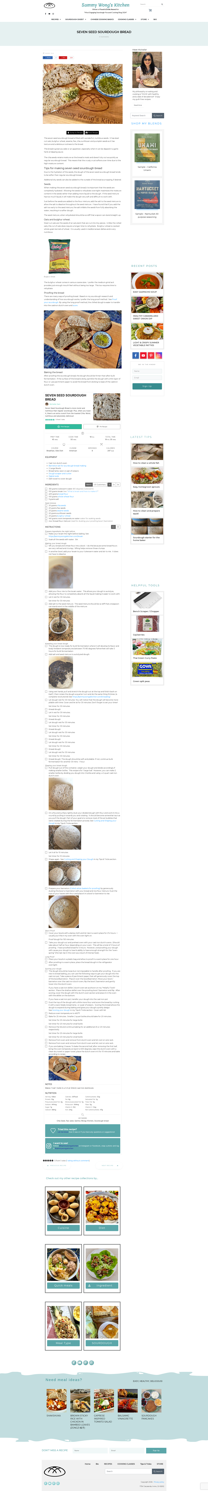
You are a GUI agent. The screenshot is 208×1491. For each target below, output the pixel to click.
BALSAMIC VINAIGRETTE (128, 1410)
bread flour (63, 494)
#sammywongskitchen (64, 1148)
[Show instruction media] (113, 527)
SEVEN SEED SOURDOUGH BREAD (104, 32)
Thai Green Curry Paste (145, 658)
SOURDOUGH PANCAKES (151, 1410)
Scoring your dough (61, 1010)
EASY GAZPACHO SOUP (145, 292)
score (75, 305)
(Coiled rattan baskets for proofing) (85, 888)
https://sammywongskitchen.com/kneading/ (91, 697)
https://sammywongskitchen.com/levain (66, 536)
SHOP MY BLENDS (146, 123)
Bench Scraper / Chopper (146, 611)
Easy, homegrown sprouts (146, 487)
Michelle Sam (55, 404)
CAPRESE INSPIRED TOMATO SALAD (104, 1410)
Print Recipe (93, 133)
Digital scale (54, 476)
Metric (89, 484)
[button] (46, 419)
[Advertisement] (147, 244)
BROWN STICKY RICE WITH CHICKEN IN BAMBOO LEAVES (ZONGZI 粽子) (80, 1410)
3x (118, 484)
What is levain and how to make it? (83, 491)
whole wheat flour (66, 497)
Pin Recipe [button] (103, 427)
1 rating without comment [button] (78, 1161)
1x (109, 484)
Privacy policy (159, 1482)
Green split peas (141, 681)
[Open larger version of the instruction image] (61, 572)
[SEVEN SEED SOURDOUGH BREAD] (83, 94)
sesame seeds (63, 511)
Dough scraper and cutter (60, 474)
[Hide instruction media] (118, 527)
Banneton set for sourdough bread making (67, 466)
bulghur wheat (64, 516)
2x (114, 484)
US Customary (100, 484)
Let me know (63, 1132)
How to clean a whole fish (146, 463)
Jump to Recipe (76, 133)
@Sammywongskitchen (68, 1146)
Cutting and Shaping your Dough (78, 859)
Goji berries (138, 635)
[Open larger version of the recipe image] (106, 406)
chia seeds (61, 505)
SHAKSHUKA (57, 1410)
